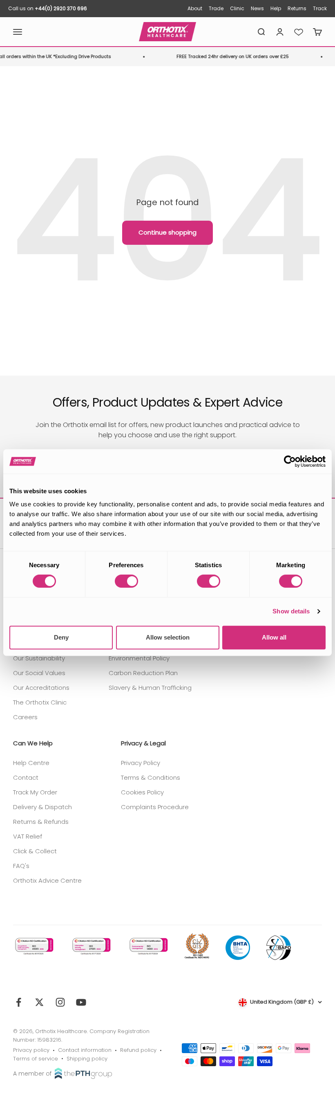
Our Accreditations (41, 687)
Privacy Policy (140, 762)
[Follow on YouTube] (81, 1002)
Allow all (274, 637)
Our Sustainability (39, 658)
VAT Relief (27, 836)
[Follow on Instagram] (60, 1002)
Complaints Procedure (155, 807)
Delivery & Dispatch (42, 807)
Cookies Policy (142, 792)
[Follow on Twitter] (39, 1002)
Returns (297, 8)
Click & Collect (35, 851)
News (257, 8)
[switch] (126, 581)
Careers (25, 717)
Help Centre (31, 762)
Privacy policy (31, 1050)
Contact (25, 777)
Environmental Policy (139, 658)
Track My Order (35, 792)
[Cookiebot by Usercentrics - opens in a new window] (290, 461)
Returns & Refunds (41, 821)
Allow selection (168, 637)
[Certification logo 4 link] (197, 946)
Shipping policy (87, 1058)
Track (320, 8)
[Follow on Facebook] (18, 1002)
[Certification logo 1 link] (33, 946)
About (195, 8)
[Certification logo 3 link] (147, 946)
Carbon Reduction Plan (143, 673)
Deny (61, 637)
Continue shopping (167, 232)
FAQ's (21, 865)
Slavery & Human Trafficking (150, 687)
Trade (216, 8)
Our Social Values (39, 673)
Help (275, 8)
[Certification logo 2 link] (90, 946)
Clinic (237, 8)
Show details (291, 611)
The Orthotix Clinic (40, 702)
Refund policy (138, 1050)
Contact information (85, 1050)
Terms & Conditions (150, 777)
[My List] (298, 31)
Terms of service (35, 1058)
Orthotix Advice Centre (47, 880)
